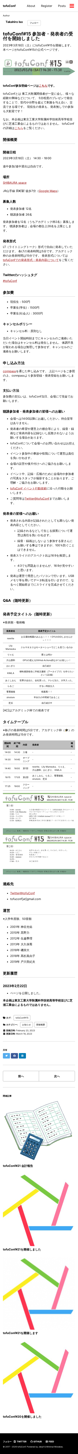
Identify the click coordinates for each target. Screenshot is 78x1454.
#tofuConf (10, 281)
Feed (51, 1441)
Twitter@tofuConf (37, 498)
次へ (57, 1076)
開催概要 (40, 1024)
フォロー (34, 22)
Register (46, 6)
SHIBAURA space (14, 182)
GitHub (37, 1441)
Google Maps (48, 191)
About (31, 6)
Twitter (21, 1441)
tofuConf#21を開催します (20, 1333)
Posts (62, 6)
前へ (21, 1076)
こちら (43, 85)
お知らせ (26, 1024)
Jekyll (41, 1446)
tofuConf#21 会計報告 (18, 1166)
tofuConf (9, 6)
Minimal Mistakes (54, 1446)
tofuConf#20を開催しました (22, 1416)
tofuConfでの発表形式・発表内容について (31, 260)
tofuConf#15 (22, 1017)
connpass (9, 371)
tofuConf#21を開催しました (22, 1249)
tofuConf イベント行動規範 (28, 488)
